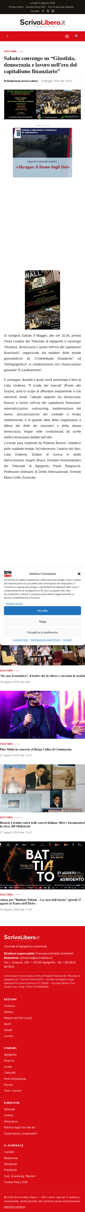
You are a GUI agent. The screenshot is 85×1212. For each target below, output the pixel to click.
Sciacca (9, 1060)
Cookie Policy (21, 639)
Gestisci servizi (14, 603)
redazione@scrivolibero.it (36, 957)
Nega (42, 621)
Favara (8, 1084)
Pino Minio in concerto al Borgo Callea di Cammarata (36, 749)
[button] (79, 574)
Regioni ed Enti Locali (17, 1017)
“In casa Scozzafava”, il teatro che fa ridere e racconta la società (42, 676)
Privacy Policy (16, 7)
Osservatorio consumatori (20, 1133)
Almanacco (11, 1121)
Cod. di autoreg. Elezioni (61, 7)
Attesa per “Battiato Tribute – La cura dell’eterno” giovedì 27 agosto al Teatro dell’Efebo (40, 901)
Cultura (10, 51)
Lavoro (8, 1036)
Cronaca (9, 1005)
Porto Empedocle (15, 1078)
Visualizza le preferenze (42, 632)
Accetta (42, 610)
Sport (7, 1023)
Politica (8, 1012)
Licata (8, 1066)
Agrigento (10, 1054)
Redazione (11, 1158)
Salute (8, 1030)
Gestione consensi (14, 1206)
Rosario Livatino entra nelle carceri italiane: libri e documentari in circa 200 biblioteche (42, 824)
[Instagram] (52, 11)
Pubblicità (10, 1170)
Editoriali (9, 1109)
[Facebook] (43, 11)
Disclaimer (10, 1164)
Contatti (67, 639)
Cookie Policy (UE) (35, 7)
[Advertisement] (42, 224)
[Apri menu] (67, 36)
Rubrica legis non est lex (19, 1127)
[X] (47, 11)
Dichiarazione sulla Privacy (46, 639)
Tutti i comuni (12, 1090)
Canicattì (9, 1072)
